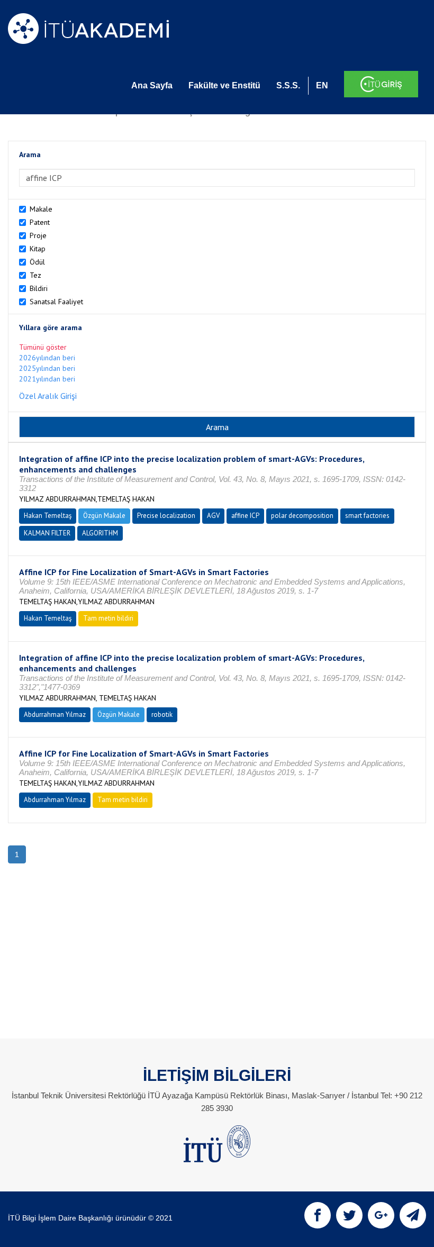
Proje (38, 235)
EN (322, 85)
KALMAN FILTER (47, 533)
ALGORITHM (100, 533)
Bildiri (39, 288)
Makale (41, 209)
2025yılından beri (47, 368)
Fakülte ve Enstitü (224, 85)
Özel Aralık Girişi (48, 395)
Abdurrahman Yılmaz (55, 714)
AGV (213, 515)
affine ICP (245, 515)
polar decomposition (302, 515)
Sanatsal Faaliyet (56, 301)
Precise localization (166, 515)
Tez (35, 275)
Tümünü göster (43, 347)
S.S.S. (288, 85)
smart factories (367, 515)
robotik (162, 714)
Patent (40, 222)
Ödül (37, 262)
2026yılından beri (47, 357)
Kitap (38, 248)
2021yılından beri (47, 379)
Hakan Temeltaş (47, 515)
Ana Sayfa (152, 85)
